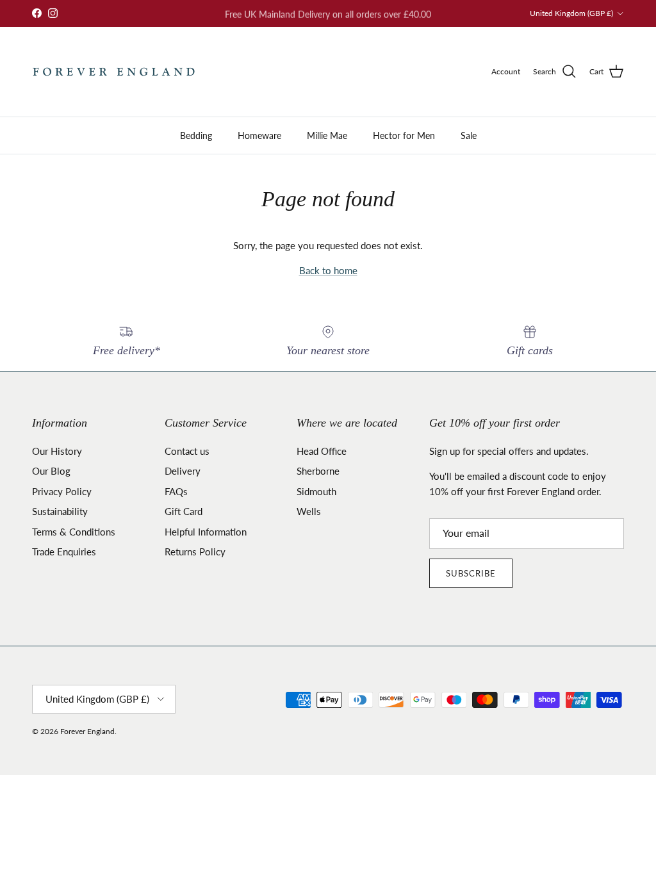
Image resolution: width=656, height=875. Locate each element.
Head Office (322, 451)
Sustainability (60, 511)
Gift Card (183, 511)
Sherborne (318, 471)
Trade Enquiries (64, 551)
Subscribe (471, 573)
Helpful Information (206, 531)
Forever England (87, 731)
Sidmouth (316, 491)
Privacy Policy (62, 491)
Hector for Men (404, 135)
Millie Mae (327, 135)
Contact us (187, 451)
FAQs (176, 491)
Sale (469, 135)
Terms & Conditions (73, 531)
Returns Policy (195, 551)
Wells (309, 511)
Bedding (196, 135)
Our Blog (51, 471)
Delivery (183, 471)
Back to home (328, 270)
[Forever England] (113, 72)
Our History (57, 451)
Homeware (259, 135)
